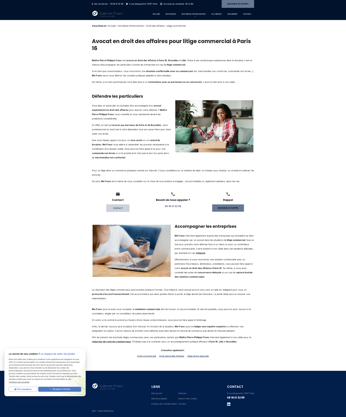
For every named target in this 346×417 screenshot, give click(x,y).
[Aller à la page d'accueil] (107, 13)
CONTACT (118, 208)
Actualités (232, 14)
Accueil (156, 14)
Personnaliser (24, 389)
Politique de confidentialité (164, 404)
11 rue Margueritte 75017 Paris (143, 4)
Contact (247, 14)
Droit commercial (146, 356)
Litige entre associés (198, 356)
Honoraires (171, 14)
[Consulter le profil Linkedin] (228, 404)
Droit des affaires (155, 25)
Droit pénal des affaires (171, 356)
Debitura (182, 393)
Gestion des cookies (187, 398)
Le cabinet (217, 14)
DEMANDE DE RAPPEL (238, 3)
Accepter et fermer (61, 389)
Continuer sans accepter (19, 382)
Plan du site (156, 393)
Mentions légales (159, 398)
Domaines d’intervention (194, 14)
